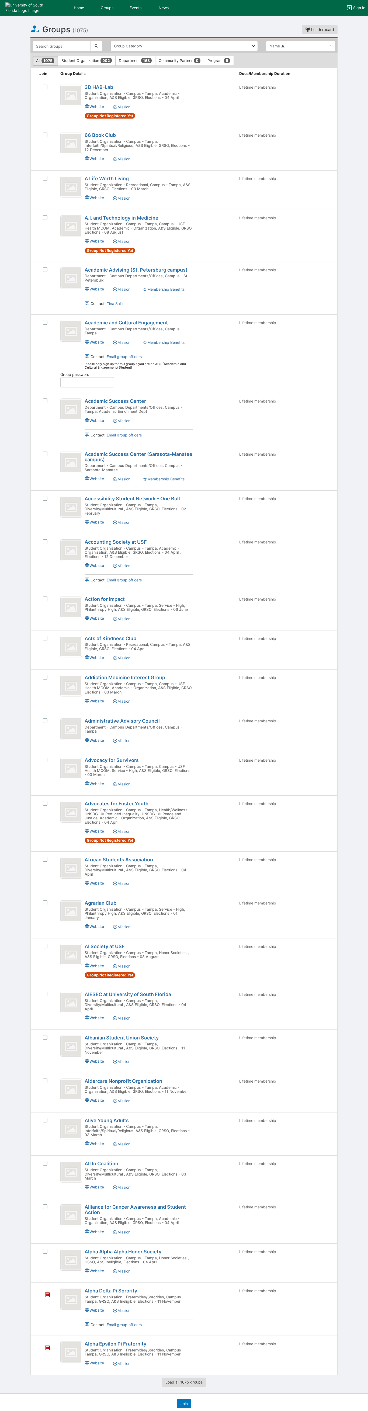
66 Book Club (100, 135)
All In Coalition (101, 1163)
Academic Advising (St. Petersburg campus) (136, 270)
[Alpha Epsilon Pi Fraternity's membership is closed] (44, 1348)
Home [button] (79, 7)
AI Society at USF (105, 946)
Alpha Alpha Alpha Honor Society (123, 1251)
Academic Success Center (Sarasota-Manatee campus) (138, 456)
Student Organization (85, 60)
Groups (107, 7)
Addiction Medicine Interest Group (125, 677)
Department (134, 60)
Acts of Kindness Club (110, 638)
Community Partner (179, 60)
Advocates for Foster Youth (116, 803)
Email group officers (124, 356)
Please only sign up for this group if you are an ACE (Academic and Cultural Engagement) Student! (135, 365)
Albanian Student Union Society (122, 1038)
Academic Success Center (115, 401)
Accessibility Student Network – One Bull (132, 498)
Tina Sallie (115, 303)
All (44, 60)
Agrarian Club (100, 903)
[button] (27, 7)
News (164, 7)
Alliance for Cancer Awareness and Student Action (135, 1209)
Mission (123, 107)
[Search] (96, 46)
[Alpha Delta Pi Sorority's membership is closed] (44, 1295)
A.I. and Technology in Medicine (121, 218)
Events (135, 7)
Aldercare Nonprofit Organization (123, 1081)
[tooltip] (47, 1295)
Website (96, 106)
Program (217, 60)
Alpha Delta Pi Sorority (111, 1291)
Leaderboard (322, 29)
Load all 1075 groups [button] (184, 1382)
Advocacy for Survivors (112, 760)
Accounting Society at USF (116, 542)
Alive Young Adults (107, 1120)
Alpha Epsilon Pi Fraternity (115, 1344)
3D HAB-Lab (99, 87)
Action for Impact (105, 599)
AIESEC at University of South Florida (128, 994)
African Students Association (119, 859)
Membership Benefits (166, 289)
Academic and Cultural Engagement (126, 322)
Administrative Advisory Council (122, 721)
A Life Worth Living (107, 178)
